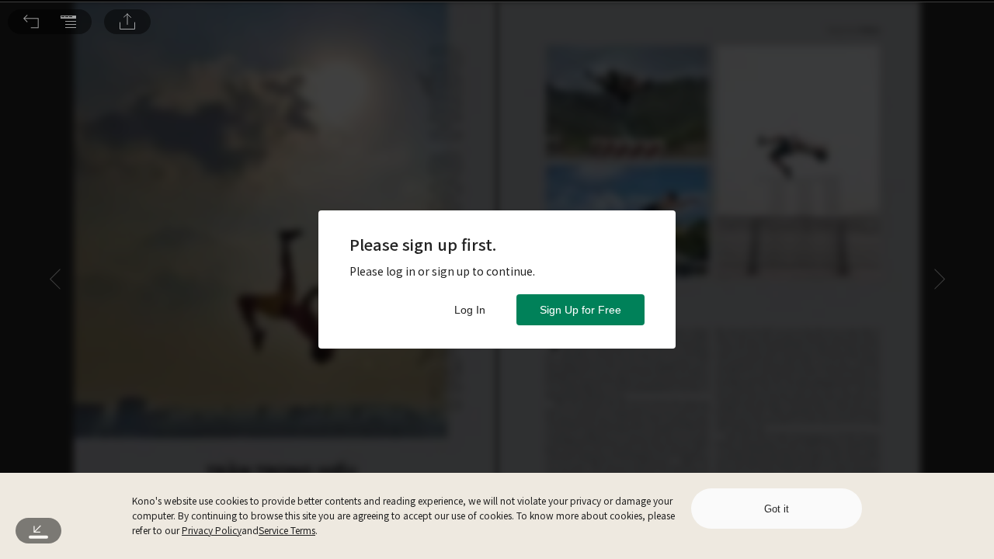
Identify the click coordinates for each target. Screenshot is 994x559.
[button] (31, 21)
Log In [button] (469, 310)
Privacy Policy (212, 529)
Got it (776, 509)
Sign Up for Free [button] (580, 310)
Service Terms (287, 529)
